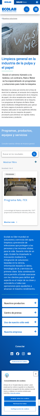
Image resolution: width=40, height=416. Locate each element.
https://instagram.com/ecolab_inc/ (23, 354)
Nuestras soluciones (10, 19)
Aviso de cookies (15, 393)
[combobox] (16, 154)
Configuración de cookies (20, 409)
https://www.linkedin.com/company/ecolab (12, 354)
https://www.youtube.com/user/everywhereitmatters (29, 354)
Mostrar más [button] (9, 222)
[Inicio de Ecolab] (8, 9)
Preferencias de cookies (19, 361)
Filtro (10, 162)
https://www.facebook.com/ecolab (18, 354)
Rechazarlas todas (20, 403)
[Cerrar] (36, 374)
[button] (26, 9)
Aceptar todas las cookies (20, 398)
